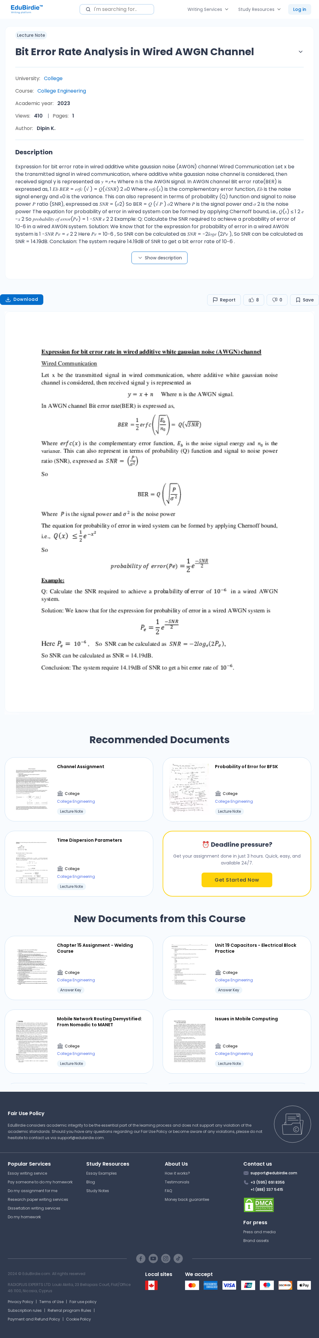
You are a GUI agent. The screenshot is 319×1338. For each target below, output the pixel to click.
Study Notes (97, 1190)
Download (25, 299)
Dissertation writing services (34, 1208)
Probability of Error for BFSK (246, 766)
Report (228, 300)
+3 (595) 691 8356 (267, 1182)
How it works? (177, 1173)
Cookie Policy (78, 1319)
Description (34, 152)
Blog (90, 1182)
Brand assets (256, 1240)
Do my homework (24, 1217)
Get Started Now (237, 879)
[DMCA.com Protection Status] (277, 1205)
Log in (299, 9)
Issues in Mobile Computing (246, 1019)
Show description (163, 258)
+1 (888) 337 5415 (266, 1189)
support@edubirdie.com (80, 1137)
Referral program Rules (69, 1310)
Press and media (259, 1232)
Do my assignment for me (32, 1190)
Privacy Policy (20, 1301)
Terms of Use (51, 1301)
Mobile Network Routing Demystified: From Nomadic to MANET (99, 1021)
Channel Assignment (80, 766)
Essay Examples (101, 1173)
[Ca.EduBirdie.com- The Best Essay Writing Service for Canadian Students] (151, 1288)
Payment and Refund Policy (34, 1319)
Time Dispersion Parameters (89, 840)
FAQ (168, 1190)
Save (308, 300)
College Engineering (61, 90)
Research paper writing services (38, 1199)
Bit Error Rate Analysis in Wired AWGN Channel (134, 52)
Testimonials (177, 1182)
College (53, 78)
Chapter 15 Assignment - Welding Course (95, 948)
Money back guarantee (187, 1199)
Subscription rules (25, 1310)
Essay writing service (27, 1173)
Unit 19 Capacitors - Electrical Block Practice (255, 948)
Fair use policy (83, 1301)
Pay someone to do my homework (40, 1182)
